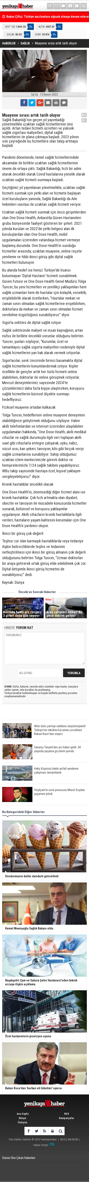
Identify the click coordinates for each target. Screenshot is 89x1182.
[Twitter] (32, 102)
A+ (84, 115)
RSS (66, 1113)
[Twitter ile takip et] (36, 1131)
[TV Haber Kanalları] (57, 6)
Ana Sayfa (23, 1113)
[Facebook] (24, 102)
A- (84, 120)
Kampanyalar (66, 1118)
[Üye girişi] (52, 1131)
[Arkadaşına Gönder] (47, 102)
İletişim (22, 1122)
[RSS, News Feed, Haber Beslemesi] (44, 1131)
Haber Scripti (40, 1145)
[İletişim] (77, 6)
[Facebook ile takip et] (28, 1131)
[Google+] (40, 102)
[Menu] (50, 6)
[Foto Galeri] (70, 6)
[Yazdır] (55, 102)
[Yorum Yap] (63, 102)
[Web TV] (63, 6)
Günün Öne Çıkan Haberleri (18, 1158)
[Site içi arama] (83, 6)
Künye (22, 1118)
